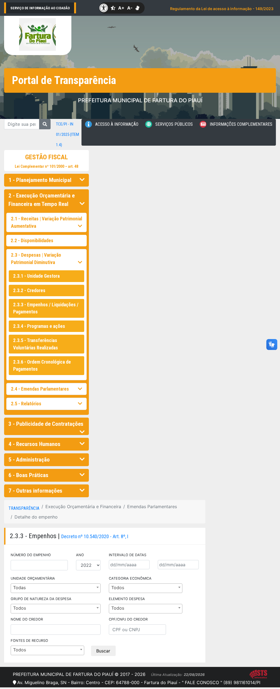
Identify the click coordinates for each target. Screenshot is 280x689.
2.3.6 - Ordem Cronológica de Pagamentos (42, 365)
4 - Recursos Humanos (34, 444)
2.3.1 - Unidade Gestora (36, 276)
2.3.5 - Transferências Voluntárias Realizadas (35, 344)
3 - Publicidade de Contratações (45, 424)
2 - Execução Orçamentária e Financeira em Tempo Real (41, 199)
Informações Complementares (240, 124)
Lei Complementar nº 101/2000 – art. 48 (46, 166)
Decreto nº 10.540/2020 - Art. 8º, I (94, 536)
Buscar (103, 651)
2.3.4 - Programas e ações (39, 326)
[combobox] (56, 588)
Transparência (23, 508)
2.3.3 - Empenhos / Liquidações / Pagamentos (45, 308)
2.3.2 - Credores (29, 290)
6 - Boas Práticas (28, 475)
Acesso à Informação (116, 124)
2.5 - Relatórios (26, 403)
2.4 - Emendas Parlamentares (40, 389)
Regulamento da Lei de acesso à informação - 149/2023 (221, 8)
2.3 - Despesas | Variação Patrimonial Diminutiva (36, 258)
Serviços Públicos (173, 124)
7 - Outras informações (35, 490)
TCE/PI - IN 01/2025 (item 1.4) (67, 134)
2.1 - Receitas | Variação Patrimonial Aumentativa (46, 222)
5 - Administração (29, 459)
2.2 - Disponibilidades (32, 240)
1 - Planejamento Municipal (39, 180)
